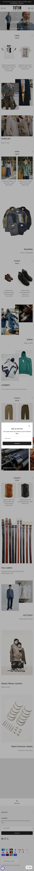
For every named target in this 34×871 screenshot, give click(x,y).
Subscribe (17, 443)
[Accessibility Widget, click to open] (3, 868)
